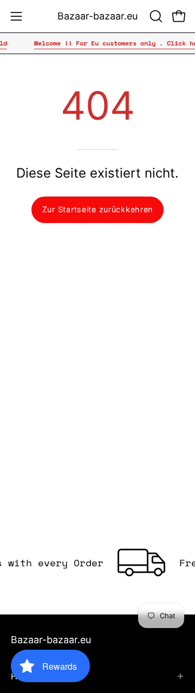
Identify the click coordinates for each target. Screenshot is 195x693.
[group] (97, 43)
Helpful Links (37, 676)
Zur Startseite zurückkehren (97, 209)
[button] (154, 16)
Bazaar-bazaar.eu (97, 16)
